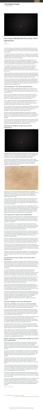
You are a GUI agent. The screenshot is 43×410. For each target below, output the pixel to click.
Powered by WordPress (13, 408)
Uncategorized (10, 386)
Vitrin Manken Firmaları (12, 4)
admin (6, 42)
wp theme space (30, 408)
